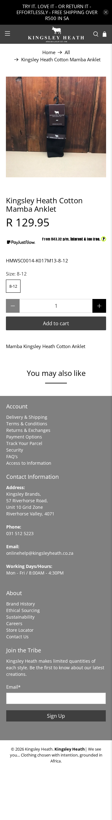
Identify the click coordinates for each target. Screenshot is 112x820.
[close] (106, 12)
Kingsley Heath (39, 749)
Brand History (20, 604)
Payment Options (24, 437)
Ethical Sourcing (23, 610)
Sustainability (20, 617)
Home (48, 52)
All (67, 52)
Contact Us (17, 637)
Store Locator (20, 630)
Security (14, 450)
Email (13, 687)
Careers (14, 623)
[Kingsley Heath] (56, 34)
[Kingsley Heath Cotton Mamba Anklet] (56, 127)
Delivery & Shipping (26, 417)
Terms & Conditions (26, 424)
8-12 (13, 286)
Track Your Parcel (24, 443)
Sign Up (56, 715)
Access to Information (28, 463)
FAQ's (12, 456)
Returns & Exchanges (28, 430)
